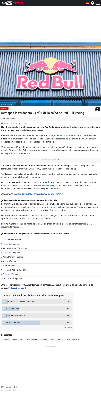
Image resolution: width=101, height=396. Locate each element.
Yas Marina (52, 207)
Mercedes (7, 252)
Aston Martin (32, 339)
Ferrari (49, 215)
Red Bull (4, 109)
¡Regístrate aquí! (18, 288)
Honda (60, 339)
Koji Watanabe (73, 339)
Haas (5, 265)
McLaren (6, 240)
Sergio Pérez (18, 339)
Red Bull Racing (47, 185)
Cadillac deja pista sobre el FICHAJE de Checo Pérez (38, 194)
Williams (6, 274)
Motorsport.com (67, 135)
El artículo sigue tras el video (50, 160)
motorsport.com (47, 339)
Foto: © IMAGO (6, 104)
